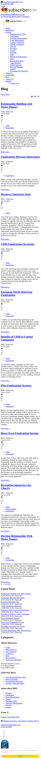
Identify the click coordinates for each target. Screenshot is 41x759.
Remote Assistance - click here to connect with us (21, 721)
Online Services (15, 65)
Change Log (14, 83)
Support (26, 16)
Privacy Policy (10, 658)
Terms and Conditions (13, 660)
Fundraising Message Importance (20, 156)
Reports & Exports (16, 61)
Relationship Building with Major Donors (16, 105)
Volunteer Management (18, 38)
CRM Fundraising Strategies (18, 244)
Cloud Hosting (15, 63)
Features (17, 14)
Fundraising (14, 36)
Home (3, 14)
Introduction (9, 14)
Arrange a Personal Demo (14, 683)
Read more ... (6, 152)
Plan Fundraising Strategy (16, 385)
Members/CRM (11, 701)
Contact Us (19, 16)
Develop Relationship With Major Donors (16, 537)
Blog (13, 16)
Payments (13, 49)
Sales (12, 55)
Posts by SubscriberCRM (10, 717)
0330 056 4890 (8, 4)
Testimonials (7, 16)
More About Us (11, 650)
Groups (12, 51)
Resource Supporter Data (16, 194)
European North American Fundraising (15, 610)
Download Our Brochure (19, 71)
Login (3, 6)
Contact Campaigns (17, 42)
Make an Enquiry (11, 679)
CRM (7, 126)
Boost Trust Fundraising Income (20, 433)
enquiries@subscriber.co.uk (13, 2)
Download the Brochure (14, 681)
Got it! (20, 756)
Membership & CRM (17, 34)
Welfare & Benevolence (18, 57)
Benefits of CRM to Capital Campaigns (15, 614)
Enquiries (13, 53)
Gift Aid (13, 46)
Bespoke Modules (16, 67)
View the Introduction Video (15, 677)
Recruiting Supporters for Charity (13, 626)
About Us (9, 73)
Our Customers (10, 652)
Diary (12, 59)
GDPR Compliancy (17, 44)
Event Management (17, 40)
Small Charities (10, 509)
